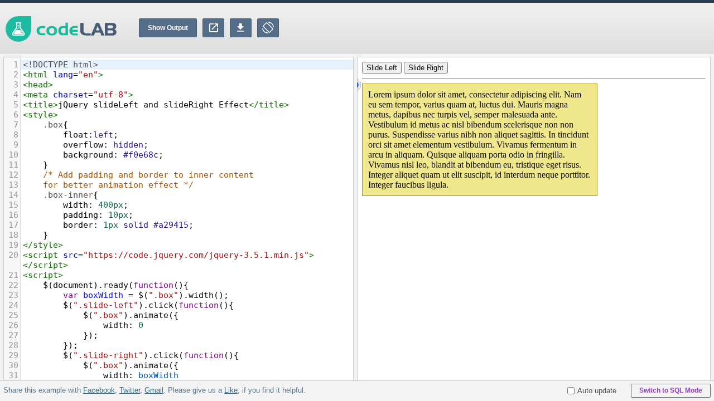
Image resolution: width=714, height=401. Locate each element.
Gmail (153, 390)
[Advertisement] (511, 28)
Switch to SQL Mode (670, 390)
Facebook (99, 390)
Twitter (129, 390)
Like (231, 390)
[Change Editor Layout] (268, 27)
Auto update (596, 391)
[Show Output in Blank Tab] (213, 27)
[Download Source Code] (241, 27)
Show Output (168, 28)
